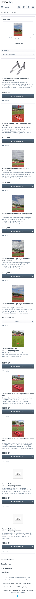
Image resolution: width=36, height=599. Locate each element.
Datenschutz (16, 590)
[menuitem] (5, 7)
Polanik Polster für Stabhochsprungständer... (12, 485)
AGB (23, 590)
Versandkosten (9, 580)
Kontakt (6, 587)
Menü (7, 7)
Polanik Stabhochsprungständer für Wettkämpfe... (16, 259)
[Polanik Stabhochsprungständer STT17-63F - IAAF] (18, 113)
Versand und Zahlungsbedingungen (20, 587)
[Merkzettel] (23, 7)
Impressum (30, 590)
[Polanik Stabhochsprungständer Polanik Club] (18, 29)
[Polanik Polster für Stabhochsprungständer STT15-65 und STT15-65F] (18, 518)
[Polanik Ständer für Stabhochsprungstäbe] (18, 338)
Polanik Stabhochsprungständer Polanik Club (18, 38)
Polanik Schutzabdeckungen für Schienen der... (18, 395)
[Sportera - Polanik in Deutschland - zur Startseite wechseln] (7, 2)
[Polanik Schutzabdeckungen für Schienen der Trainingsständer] (18, 383)
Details (16, 321)
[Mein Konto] (28, 7)
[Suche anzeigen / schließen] (19, 7)
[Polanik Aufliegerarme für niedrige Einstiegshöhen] (18, 68)
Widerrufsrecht (6, 590)
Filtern (6, 50)
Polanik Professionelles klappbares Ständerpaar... (15, 169)
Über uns (18, 583)
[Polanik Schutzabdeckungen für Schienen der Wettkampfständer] (18, 428)
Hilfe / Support (27, 583)
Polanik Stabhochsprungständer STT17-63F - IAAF (17, 124)
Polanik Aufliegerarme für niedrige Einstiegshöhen (15, 79)
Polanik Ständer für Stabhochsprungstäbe (10, 350)
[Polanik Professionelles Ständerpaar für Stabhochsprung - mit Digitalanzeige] (18, 203)
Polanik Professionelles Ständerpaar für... (18, 214)
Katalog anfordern (8, 583)
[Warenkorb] (33, 7)
